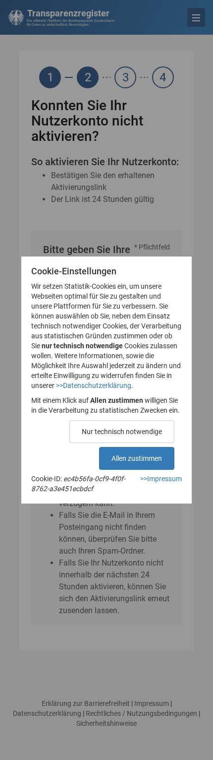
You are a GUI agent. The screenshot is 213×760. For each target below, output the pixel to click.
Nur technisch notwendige (122, 432)
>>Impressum (161, 479)
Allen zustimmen (136, 458)
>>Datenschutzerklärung (93, 385)
